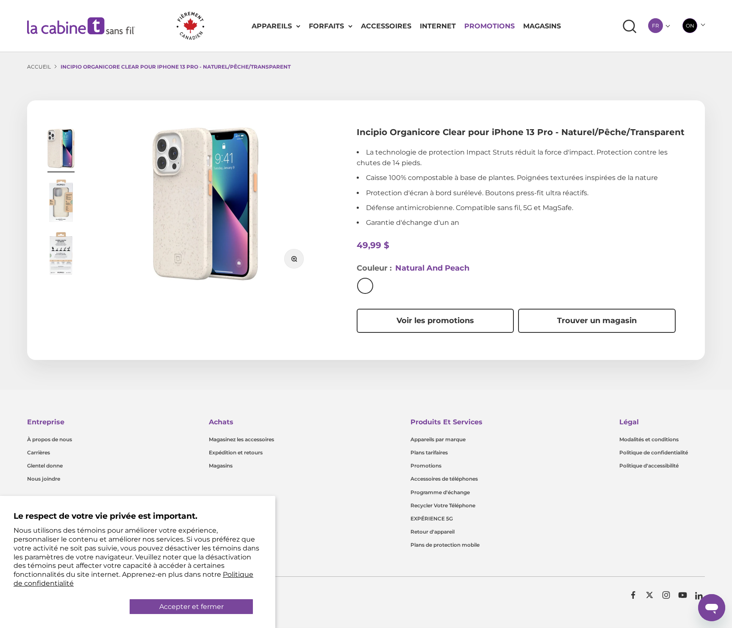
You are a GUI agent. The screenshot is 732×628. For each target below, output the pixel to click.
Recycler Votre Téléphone (442, 505)
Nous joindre (43, 479)
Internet (438, 26)
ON (690, 25)
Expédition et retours (236, 452)
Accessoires (386, 26)
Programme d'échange (440, 492)
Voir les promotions (435, 320)
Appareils (272, 26)
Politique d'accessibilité (649, 465)
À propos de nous (49, 439)
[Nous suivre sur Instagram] (666, 595)
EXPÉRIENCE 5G (431, 518)
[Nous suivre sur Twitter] (649, 595)
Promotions (489, 26)
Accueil (39, 67)
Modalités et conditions (649, 439)
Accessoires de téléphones (444, 479)
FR (655, 25)
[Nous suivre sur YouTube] (682, 595)
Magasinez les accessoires (241, 439)
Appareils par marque (438, 439)
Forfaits (326, 26)
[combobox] (655, 25)
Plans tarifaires (429, 452)
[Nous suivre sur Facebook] (633, 595)
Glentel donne (45, 465)
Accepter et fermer (191, 607)
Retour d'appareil (432, 531)
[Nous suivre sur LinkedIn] (699, 596)
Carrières (38, 452)
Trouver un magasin (597, 320)
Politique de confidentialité (653, 452)
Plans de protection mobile (445, 545)
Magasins (542, 26)
